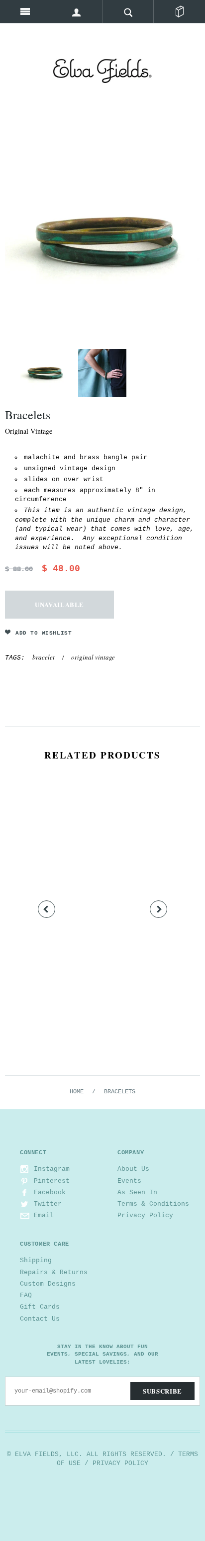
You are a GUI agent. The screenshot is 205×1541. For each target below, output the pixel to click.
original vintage (93, 657)
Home (77, 1091)
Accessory (103, 983)
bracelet (43, 657)
